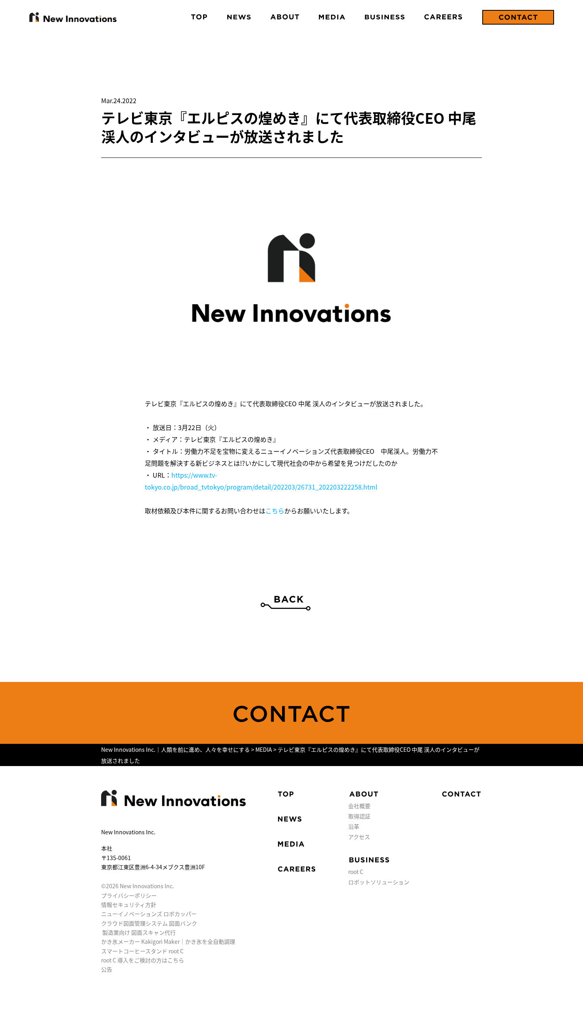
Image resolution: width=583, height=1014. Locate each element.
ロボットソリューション (378, 882)
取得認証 (359, 816)
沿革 (353, 826)
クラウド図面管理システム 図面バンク (149, 923)
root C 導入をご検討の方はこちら (142, 960)
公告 (106, 969)
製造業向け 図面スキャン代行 (139, 932)
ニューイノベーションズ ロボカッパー (149, 914)
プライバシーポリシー (129, 895)
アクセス (359, 837)
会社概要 (359, 806)
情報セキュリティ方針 (128, 904)
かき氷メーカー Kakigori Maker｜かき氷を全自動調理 (168, 941)
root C (355, 872)
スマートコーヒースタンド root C (142, 951)
